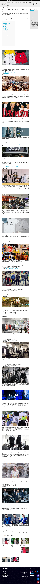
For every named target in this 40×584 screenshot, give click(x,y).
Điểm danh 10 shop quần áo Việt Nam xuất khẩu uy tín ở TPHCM (14, 144)
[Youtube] (35, 571)
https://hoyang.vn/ (6, 73)
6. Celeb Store (5, 29)
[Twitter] (34, 571)
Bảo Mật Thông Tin (23, 577)
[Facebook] (32, 571)
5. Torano (4, 28)
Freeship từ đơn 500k (9, 0)
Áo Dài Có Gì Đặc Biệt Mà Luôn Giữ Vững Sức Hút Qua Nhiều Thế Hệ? (15, 545)
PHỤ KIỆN (19, 2)
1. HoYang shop (5, 24)
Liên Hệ (22, 579)
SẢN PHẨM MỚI (14, 2)
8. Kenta (4, 31)
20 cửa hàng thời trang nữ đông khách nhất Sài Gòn (13, 268)
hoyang (4, 11)
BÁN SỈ (8, 5)
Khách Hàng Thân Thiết (24, 572)
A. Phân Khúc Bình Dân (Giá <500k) (7, 23)
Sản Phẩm (8, 2)
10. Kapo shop (5, 33)
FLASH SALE (30, 2)
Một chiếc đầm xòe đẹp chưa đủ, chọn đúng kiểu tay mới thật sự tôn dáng (15, 564)
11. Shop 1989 (5, 34)
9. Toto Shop (5, 32)
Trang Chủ (3, 7)
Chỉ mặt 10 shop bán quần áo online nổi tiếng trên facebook (14, 166)
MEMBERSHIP (25, 2)
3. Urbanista (5, 26)
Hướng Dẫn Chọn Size (24, 573)
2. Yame (4, 25)
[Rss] (30, 571)
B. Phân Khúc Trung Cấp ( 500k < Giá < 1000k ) (8, 35)
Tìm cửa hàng (31, 0)
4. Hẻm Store (5, 27)
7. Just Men (5, 30)
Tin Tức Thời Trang (7, 7)
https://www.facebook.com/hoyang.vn (10, 72)
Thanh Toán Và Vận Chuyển (24, 576)
